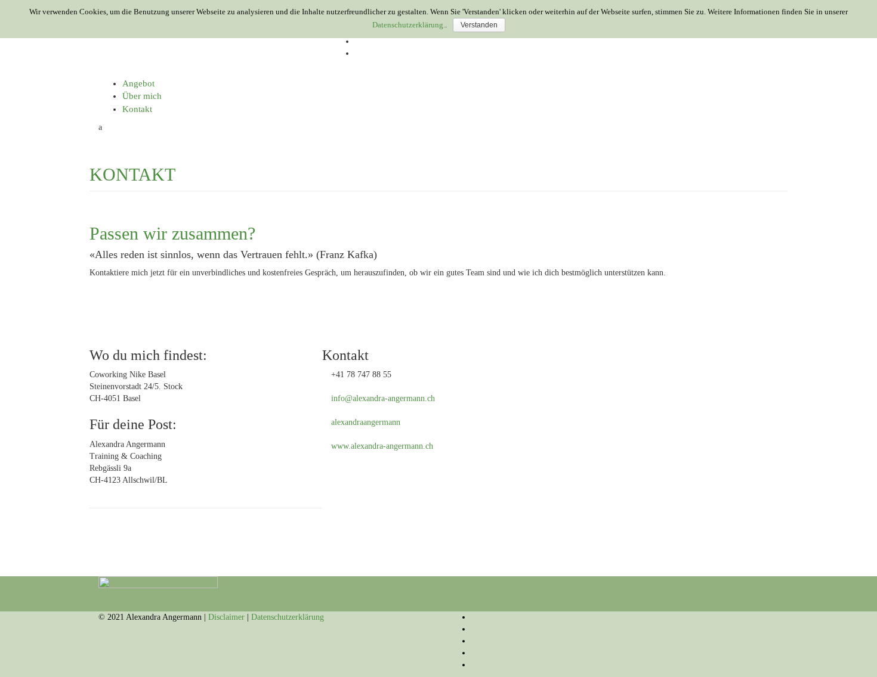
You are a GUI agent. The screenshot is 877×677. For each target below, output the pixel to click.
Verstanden (479, 25)
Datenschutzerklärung (287, 617)
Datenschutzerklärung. (408, 24)
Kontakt (137, 109)
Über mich (142, 96)
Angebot (138, 83)
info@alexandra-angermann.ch (383, 398)
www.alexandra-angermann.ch (382, 446)
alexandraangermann (365, 422)
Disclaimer (226, 617)
